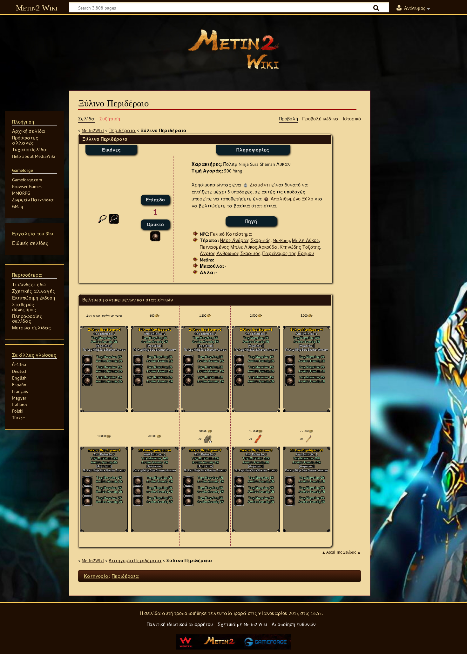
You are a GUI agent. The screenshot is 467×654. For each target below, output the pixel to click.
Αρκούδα (268, 247)
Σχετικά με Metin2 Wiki (242, 624)
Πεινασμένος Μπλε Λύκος (228, 247)
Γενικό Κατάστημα (231, 234)
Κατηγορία (96, 576)
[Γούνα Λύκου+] (207, 438)
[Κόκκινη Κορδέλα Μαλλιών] (258, 438)
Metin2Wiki (93, 130)
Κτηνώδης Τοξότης (300, 247)
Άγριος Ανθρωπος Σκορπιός (230, 253)
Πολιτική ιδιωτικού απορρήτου (180, 624)
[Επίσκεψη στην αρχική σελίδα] (233, 49)
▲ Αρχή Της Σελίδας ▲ (341, 552)
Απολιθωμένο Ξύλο (292, 199)
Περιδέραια (122, 130)
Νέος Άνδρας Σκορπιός (245, 240)
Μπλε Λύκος (305, 240)
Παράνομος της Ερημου (288, 253)
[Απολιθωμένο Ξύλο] (155, 236)
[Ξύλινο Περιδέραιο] (114, 218)
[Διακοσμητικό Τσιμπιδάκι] (309, 438)
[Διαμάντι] (245, 185)
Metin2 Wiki (37, 7)
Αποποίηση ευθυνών (293, 624)
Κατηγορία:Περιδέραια (135, 560)
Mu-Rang (281, 240)
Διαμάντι (260, 185)
